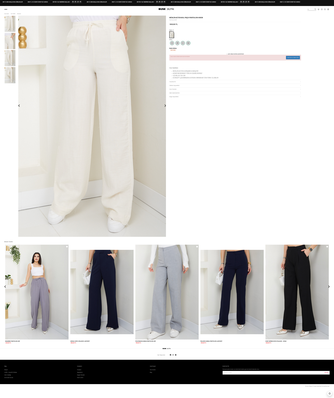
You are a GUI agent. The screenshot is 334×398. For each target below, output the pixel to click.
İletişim (6, 369)
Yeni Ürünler (153, 369)
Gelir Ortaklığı (7, 374)
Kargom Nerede (81, 374)
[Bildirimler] (329, 393)
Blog (151, 372)
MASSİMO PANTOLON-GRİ (12, 341)
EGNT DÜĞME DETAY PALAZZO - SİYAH (275, 341)
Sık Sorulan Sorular (8, 377)
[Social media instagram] (173, 355)
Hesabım (79, 369)
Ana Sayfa (6, 13)
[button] (235, 79)
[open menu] (6, 9)
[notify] (318, 9)
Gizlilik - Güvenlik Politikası (10, 372)
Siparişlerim (80, 372)
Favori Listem (80, 377)
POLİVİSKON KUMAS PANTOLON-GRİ (145, 341)
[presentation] (19, 106)
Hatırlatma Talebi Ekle (293, 55)
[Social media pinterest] (175, 355)
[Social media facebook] (170, 355)
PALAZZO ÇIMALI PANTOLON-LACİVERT (211, 341)
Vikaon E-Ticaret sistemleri (315, 386)
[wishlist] (67, 247)
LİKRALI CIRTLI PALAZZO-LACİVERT (80, 341)
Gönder (327, 372)
